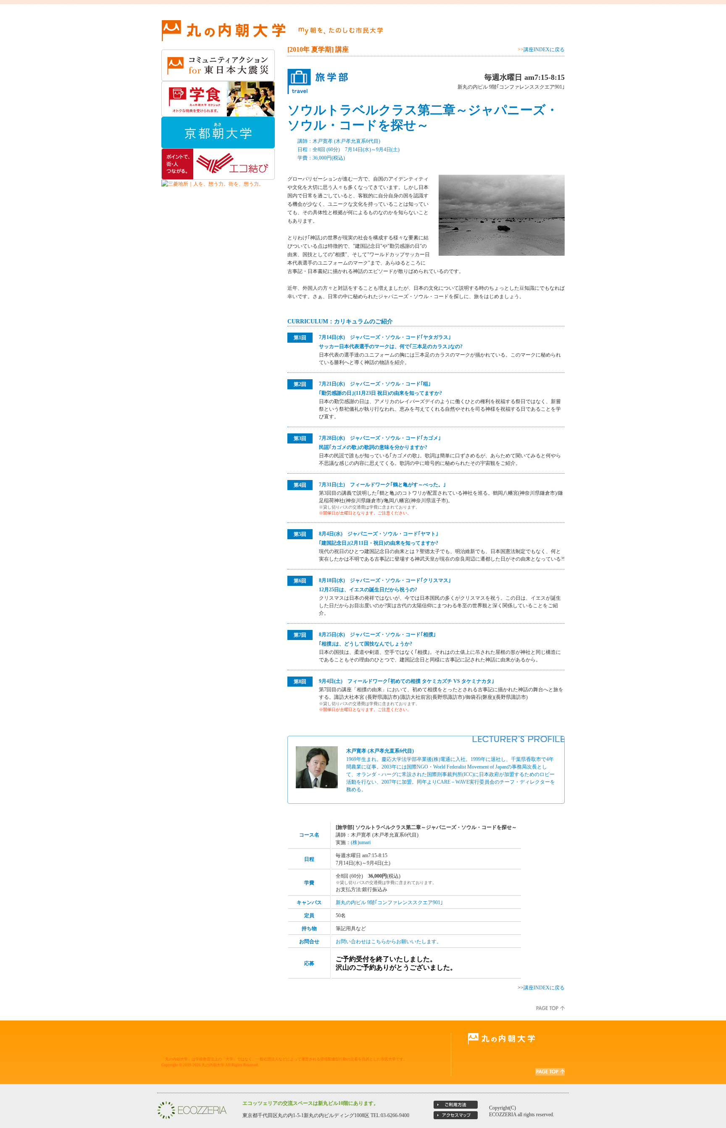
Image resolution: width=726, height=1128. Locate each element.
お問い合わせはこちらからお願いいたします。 (389, 941)
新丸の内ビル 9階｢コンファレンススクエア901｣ (389, 902)
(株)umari (361, 842)
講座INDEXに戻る (544, 49)
